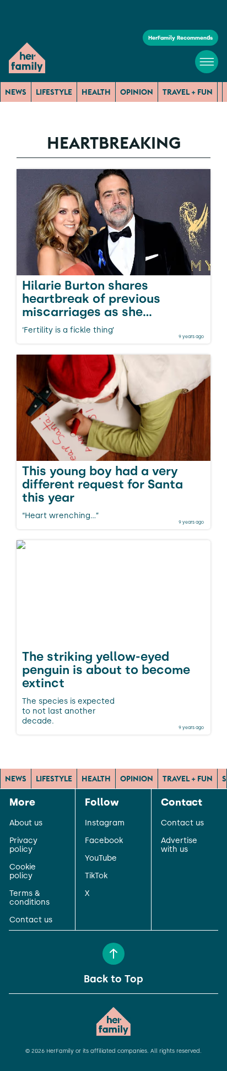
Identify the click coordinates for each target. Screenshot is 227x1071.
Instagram (105, 823)
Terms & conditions (29, 898)
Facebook (104, 840)
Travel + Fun (188, 92)
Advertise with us (179, 845)
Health (96, 92)
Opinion (136, 92)
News (15, 92)
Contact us (30, 920)
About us (25, 823)
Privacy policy (23, 845)
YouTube (101, 858)
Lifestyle (54, 92)
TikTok (96, 876)
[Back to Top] (113, 954)
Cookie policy (22, 871)
